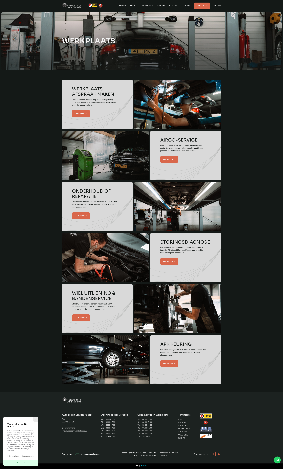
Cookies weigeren (28, 456)
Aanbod (122, 6)
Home (180, 419)
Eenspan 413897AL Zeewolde (69, 420)
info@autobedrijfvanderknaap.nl (74, 431)
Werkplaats (147, 6)
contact (201, 6)
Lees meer (80, 114)
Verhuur (186, 6)
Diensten (134, 6)
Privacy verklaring (201, 454)
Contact (182, 438)
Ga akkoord (21, 463)
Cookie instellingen (13, 456)
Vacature (173, 6)
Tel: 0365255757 (68, 428)
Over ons (161, 6)
